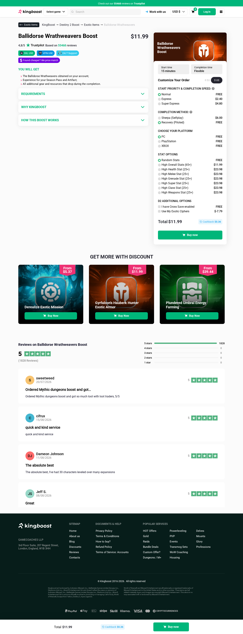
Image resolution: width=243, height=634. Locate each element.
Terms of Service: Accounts (112, 552)
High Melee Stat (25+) (192, 174)
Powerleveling (178, 530)
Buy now (192, 235)
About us (74, 536)
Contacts (74, 557)
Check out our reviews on (121, 3)
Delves (200, 530)
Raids (146, 541)
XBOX (192, 146)
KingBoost (48, 24)
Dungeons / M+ (152, 557)
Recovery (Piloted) (192, 122)
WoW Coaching (179, 552)
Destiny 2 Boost (69, 24)
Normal (192, 94)
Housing (175, 557)
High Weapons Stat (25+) (192, 192)
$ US (216, 80)
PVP (172, 536)
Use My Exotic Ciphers (192, 211)
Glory (199, 541)
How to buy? (103, 541)
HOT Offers (149, 530)
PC (192, 136)
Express (192, 99)
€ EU (207, 80)
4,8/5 (47, 45)
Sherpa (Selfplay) (192, 117)
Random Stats (192, 160)
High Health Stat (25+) (192, 169)
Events (174, 541)
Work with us (157, 12)
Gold (146, 536)
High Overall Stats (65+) (192, 164)
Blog (72, 541)
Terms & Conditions (107, 536)
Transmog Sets (179, 546)
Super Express (192, 103)
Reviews (74, 552)
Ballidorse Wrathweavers (119, 24)
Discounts (75, 546)
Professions (203, 546)
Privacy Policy (104, 530)
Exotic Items (31, 24)
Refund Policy (104, 546)
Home (72, 530)
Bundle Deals (151, 546)
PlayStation (192, 141)
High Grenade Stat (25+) (192, 178)
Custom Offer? (151, 552)
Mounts (200, 536)
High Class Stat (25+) (192, 188)
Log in (207, 11)
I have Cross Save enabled (192, 206)
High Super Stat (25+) (192, 183)
